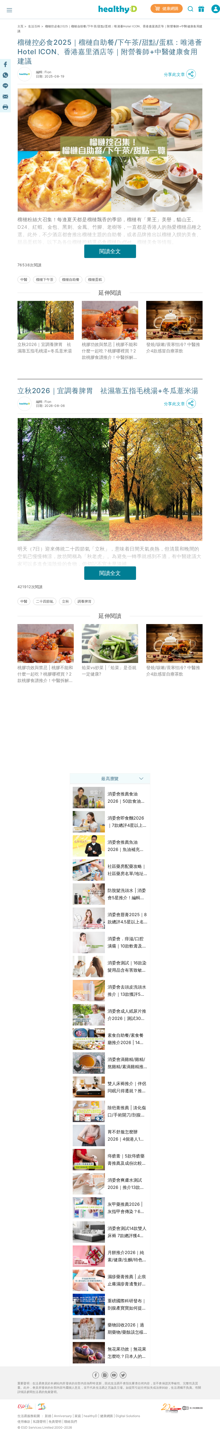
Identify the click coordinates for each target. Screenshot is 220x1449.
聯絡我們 (70, 1421)
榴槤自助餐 (70, 279)
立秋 (65, 601)
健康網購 (169, 8)
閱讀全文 (110, 251)
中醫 (23, 279)
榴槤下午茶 (44, 279)
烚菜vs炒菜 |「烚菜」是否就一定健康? (109, 671)
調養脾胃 (84, 601)
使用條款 (23, 1421)
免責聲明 (55, 1421)
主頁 (20, 26)
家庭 (78, 1416)
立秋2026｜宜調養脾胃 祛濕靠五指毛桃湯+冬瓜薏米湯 (44, 347)
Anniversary (63, 1416)
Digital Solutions (128, 1416)
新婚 (48, 1416)
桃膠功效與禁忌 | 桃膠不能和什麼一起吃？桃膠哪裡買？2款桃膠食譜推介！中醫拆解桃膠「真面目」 (110, 351)
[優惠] (202, 8)
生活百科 (34, 26)
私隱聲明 (39, 1421)
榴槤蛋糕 (95, 279)
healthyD (90, 1416)
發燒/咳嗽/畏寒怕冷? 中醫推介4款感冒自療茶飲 (173, 347)
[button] (181, 74)
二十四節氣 (44, 601)
